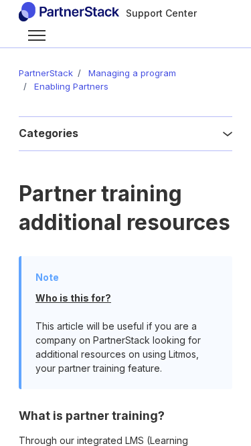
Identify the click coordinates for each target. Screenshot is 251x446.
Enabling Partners (71, 86)
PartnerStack (46, 73)
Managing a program (132, 73)
